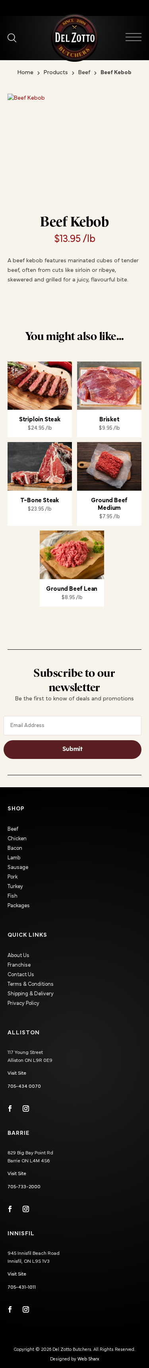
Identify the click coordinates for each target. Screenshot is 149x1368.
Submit (72, 749)
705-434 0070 (24, 1086)
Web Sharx (88, 1359)
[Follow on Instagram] (25, 1108)
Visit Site (17, 1073)
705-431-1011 (22, 1287)
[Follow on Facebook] (10, 1108)
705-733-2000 (24, 1186)
